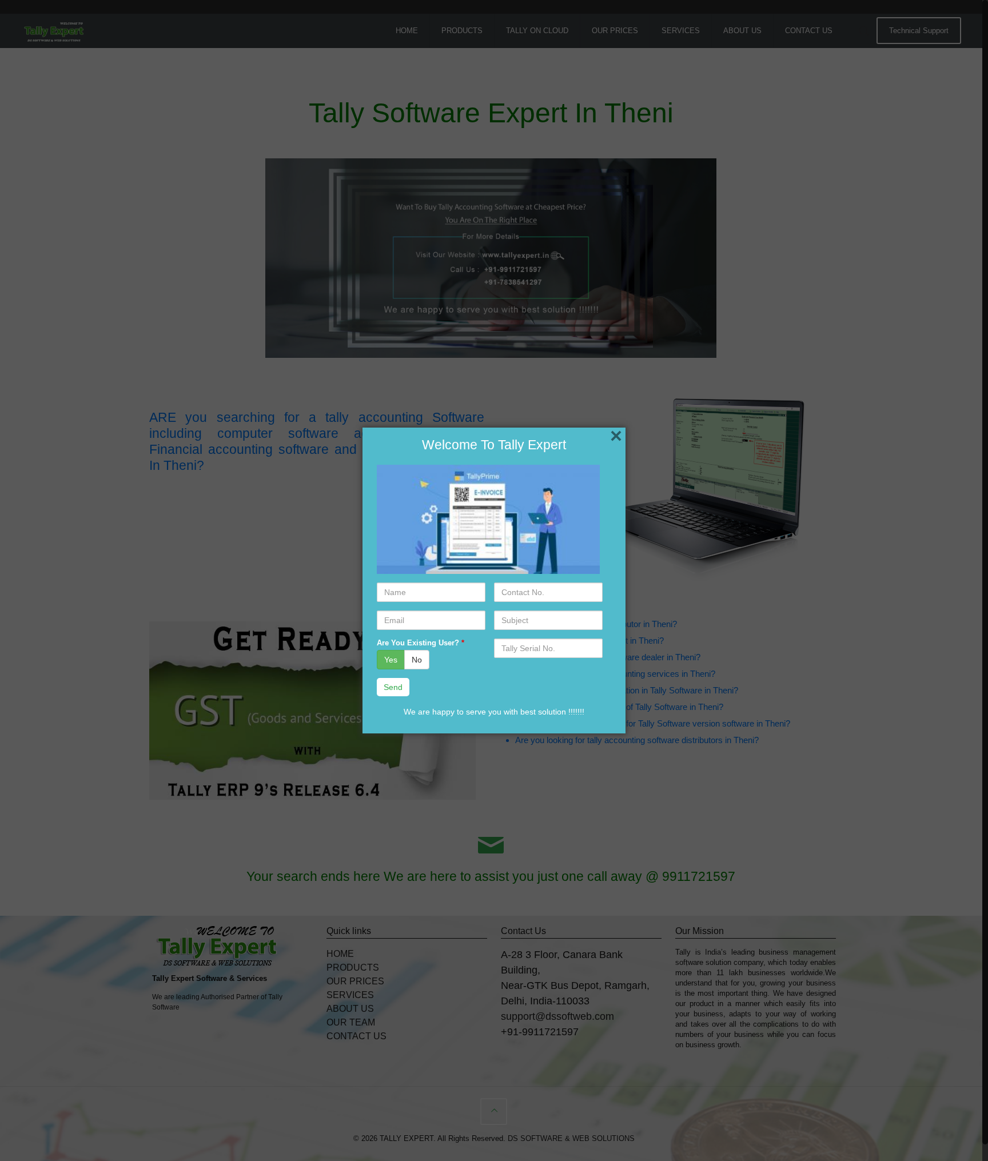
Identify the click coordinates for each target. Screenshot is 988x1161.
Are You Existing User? (420, 643)
